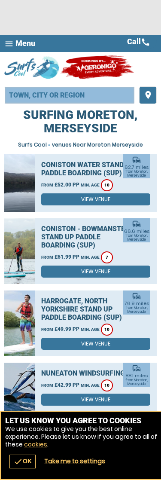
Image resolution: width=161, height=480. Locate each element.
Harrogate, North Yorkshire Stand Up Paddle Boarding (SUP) (81, 309)
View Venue (95, 199)
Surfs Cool (32, 144)
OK (22, 461)
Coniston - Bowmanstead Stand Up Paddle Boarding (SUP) (87, 237)
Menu (19, 44)
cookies (35, 444)
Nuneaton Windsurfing (83, 373)
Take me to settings (74, 461)
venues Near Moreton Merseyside (97, 144)
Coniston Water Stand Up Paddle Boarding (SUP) (87, 169)
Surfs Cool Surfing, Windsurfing (32, 67)
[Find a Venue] (69, 95)
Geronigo (97, 67)
